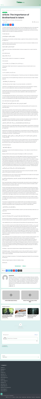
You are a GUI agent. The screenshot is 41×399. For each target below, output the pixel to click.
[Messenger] (13, 25)
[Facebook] (3, 25)
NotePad (2, 379)
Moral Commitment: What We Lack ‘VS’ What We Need (20, 316)
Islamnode (11, 395)
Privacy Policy (38, 397)
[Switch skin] (3, 5)
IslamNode (11, 275)
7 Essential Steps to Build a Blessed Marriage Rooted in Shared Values (7, 316)
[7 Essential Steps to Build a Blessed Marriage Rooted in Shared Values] (7, 311)
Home (4, 10)
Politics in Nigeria (3, 380)
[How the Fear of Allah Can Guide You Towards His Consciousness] (33, 311)
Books (2, 370)
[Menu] (1, 5)
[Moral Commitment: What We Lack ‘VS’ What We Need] (20, 311)
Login (37, 334)
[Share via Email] (19, 271)
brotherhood (18, 266)
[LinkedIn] (8, 25)
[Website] (9, 286)
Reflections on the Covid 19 (5, 387)
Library (20, 397)
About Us (13, 397)
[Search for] (39, 5)
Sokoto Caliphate (3, 389)
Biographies (2, 369)
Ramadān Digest (3, 385)
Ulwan (24, 266)
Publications (7, 10)
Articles (17, 397)
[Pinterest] (11, 25)
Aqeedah (2, 367)
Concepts (2, 372)
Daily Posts (2, 374)
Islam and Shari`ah (3, 377)
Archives (3, 355)
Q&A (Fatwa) (3, 384)
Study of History (3, 390)
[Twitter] (6, 25)
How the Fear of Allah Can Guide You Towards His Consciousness (32, 316)
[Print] (21, 271)
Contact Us (33, 397)
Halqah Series (3, 375)
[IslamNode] (20, 2)
